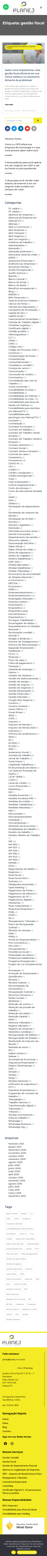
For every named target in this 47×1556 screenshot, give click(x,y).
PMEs (11, 936)
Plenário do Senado (19, 930)
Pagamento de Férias (20, 890)
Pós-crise (13, 946)
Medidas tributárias (19, 807)
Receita (12, 979)
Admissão (14, 248)
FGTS (11, 654)
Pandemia (14, 903)
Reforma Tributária (19, 1022)
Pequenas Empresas (20, 909)
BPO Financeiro (17, 297)
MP (10, 841)
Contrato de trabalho (20, 429)
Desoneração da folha (20, 543)
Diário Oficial (15, 546)
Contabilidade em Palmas (22, 396)
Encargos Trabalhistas (20, 620)
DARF (11, 497)
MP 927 (12, 847)
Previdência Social (18, 952)
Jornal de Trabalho (18, 758)
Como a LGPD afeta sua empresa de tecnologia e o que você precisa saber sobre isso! (22, 147)
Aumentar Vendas (18, 267)
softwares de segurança (22, 1084)
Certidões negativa (19, 325)
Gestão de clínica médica (16, 1259)
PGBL (11, 912)
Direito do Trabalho (19, 555)
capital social (15, 316)
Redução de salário (19, 1013)
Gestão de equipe (18, 681)
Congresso (26, 1218)
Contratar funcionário (20, 426)
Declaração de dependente (24, 506)
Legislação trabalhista (20, 764)
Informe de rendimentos (22, 734)
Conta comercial (17, 386)
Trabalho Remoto (18, 1102)
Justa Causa (15, 761)
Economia (14, 586)
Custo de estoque (18, 488)
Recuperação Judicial (20, 992)
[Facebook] (5, 1444)
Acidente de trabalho (20, 242)
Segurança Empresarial (21, 1062)
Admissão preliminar (19, 251)
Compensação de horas (21, 356)
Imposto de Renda (19, 724)
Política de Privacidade (27, 1552)
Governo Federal (17, 706)
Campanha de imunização (23, 310)
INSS (11, 737)
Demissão (14, 528)
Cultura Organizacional (21, 485)
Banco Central (16, 279)
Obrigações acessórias (21, 884)
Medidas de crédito (19, 801)
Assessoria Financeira (20, 261)
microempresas (17, 823)
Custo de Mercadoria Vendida (25, 491)
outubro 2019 (15, 1177)
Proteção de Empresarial (22, 973)
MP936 (12, 863)
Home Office (15, 709)
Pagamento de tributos (21, 893)
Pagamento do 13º (18, 896)
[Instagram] (12, 1444)
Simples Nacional (18, 1081)
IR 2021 (12, 746)
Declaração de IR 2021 (20, 519)
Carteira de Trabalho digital (23, 322)
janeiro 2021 (14, 1147)
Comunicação (16, 371)
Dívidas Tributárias (18, 571)
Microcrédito (15, 814)
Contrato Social (17, 448)
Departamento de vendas (23, 537)
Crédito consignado (19, 472)
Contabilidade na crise (20, 399)
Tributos (13, 1111)
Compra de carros (18, 368)
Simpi (11, 1078)
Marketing (14, 789)
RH (10, 1050)
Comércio (13, 353)
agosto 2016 (15, 1183)
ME (10, 792)
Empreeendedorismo (20, 592)
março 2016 (14, 1193)
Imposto (13, 721)
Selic (11, 1068)
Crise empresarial (18, 482)
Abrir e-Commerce (18, 227)
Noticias (12, 881)
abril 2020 (13, 1174)
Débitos (12, 503)
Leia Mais (8, 155)
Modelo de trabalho (19, 832)
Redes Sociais (16, 998)
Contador (13, 420)
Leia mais (9, 104)
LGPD (11, 780)
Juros (8, 1284)
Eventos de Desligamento (23, 641)
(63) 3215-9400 (9, 1368)
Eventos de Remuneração (23, 645)
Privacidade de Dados (20, 955)
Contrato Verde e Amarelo (23, 451)
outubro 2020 (16, 1156)
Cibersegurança (17, 334)
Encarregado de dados (21, 623)
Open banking (16, 887)
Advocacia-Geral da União (22, 254)
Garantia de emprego (20, 669)
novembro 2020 (17, 1153)
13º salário (13, 211)
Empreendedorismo (19, 595)
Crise (11, 479)
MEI (10, 810)
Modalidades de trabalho (22, 829)
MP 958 (12, 859)
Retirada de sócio (18, 1047)
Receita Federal (17, 982)
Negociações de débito (21, 869)
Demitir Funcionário (19, 534)
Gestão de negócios (19, 687)
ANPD (11, 257)
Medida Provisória (18, 795)
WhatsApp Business (19, 1124)
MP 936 (12, 853)
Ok (14, 1552)
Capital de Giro (16, 313)
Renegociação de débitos (22, 1035)
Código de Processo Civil (22, 350)
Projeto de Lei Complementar (25, 964)
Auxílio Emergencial (19, 270)
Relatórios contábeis (19, 1032)
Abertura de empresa (20, 214)
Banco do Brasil (17, 285)
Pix (10, 918)
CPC (10, 466)
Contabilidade (16, 393)
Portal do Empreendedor (22, 939)
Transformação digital (20, 1105)
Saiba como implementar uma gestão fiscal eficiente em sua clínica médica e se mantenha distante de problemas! (22, 75)
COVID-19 (13, 463)
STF (10, 1087)
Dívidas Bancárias (18, 565)
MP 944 (12, 856)
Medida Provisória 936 (20, 798)
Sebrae (12, 1056)
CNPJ (11, 343)
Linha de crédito (17, 783)
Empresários (15, 605)
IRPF (11, 749)
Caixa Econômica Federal (22, 300)
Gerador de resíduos (19, 675)
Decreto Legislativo (19, 525)
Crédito (12, 469)
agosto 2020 (15, 1162)
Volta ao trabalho (17, 1118)
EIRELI (12, 589)
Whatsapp (14, 1121)
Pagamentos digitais (20, 899)
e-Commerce (15, 580)
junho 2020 (14, 1168)
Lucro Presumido (18, 786)
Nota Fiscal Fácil (17, 878)
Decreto (13, 522)
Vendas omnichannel (20, 1115)
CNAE (11, 340)
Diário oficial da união (15, 1244)
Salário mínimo (16, 1053)
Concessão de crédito (20, 374)
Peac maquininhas (18, 906)
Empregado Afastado (20, 598)
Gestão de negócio (19, 684)
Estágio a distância (19, 638)
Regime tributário (18, 1025)
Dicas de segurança (19, 552)
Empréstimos (16, 617)
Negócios (13, 872)
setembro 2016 (16, 1180)
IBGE (11, 715)
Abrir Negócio (16, 236)
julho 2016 (14, 1186)
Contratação (15, 423)
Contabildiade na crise (20, 390)
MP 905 (12, 844)
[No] (41, 1548)
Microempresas (12, 1294)
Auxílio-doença (16, 273)
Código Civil (14, 346)
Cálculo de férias (17, 303)
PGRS (11, 915)
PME (11, 933)
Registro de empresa (20, 1028)
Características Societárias (23, 319)
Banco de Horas (17, 282)
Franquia (13, 666)
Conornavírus (15, 377)
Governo (13, 703)
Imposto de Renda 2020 (22, 727)
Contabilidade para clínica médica (19, 1228)
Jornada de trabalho (19, 755)
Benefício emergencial (21, 288)
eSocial (12, 635)
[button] (41, 7)
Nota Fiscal (14, 875)
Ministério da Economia (21, 826)
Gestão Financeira (18, 694)
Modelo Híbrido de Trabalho (24, 835)
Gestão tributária (17, 697)
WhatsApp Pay (16, 1127)
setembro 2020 (17, 1159)
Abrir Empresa (16, 230)
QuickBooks (15, 976)
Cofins (16, 1218)
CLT (10, 337)
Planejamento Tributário (22, 921)
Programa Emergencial (21, 961)
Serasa (12, 1075)
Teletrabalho (15, 1099)
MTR (11, 866)
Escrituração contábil (20, 632)
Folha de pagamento (20, 663)
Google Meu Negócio (20, 700)
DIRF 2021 (14, 562)
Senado (12, 1071)
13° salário (13, 208)
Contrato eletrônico (19, 445)
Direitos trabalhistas (19, 558)
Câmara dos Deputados (21, 307)
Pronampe (14, 970)
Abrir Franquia (16, 233)
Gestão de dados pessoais (23, 678)
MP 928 (12, 850)
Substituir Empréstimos (21, 1090)
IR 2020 (12, 743)
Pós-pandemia (16, 949)
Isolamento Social (18, 752)
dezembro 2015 (17, 1196)
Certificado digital (18, 328)
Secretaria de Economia (21, 1059)
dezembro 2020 (17, 1150)
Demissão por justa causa (22, 531)
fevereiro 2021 (16, 1143)
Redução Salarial (17, 1016)
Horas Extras (15, 712)
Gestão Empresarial (19, 691)
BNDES (12, 294)
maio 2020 (14, 1171)
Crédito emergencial (20, 475)
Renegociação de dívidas (22, 1038)
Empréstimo (15, 608)
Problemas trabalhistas (21, 958)
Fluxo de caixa (16, 660)
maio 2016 (14, 1190)
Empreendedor (33, 1244)
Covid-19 (22, 1234)
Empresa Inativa (17, 602)
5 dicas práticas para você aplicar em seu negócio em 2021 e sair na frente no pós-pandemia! (23, 165)
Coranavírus (15, 457)
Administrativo (16, 245)
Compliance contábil (19, 365)
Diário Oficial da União (20, 549)
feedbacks (14, 651)
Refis (11, 1019)
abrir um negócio (17, 239)
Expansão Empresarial (20, 648)
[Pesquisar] (38, 120)
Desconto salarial (18, 540)
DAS (10, 500)
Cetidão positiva (17, 331)
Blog (11, 291)
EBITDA (12, 583)
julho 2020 (14, 1165)
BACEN (12, 276)
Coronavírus (15, 460)
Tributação (14, 1108)
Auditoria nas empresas (21, 264)
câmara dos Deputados (25, 1239)
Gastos (12, 672)
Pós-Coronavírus (17, 943)
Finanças (13, 657)
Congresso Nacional (14, 1223)
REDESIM (13, 1001)
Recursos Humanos (19, 995)
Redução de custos (19, 1004)
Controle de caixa (18, 454)
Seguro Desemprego (20, 1065)
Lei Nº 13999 (15, 777)
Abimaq (12, 224)
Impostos (13, 731)
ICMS (11, 718)
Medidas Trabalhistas (20, 804)
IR (9, 740)
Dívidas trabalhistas (19, 568)
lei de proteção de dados (22, 767)
